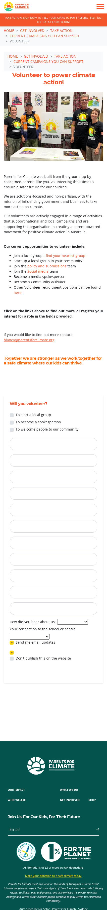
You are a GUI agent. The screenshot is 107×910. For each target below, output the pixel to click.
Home (9, 30)
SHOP (92, 800)
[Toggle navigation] (100, 6)
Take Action (61, 30)
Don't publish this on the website (43, 658)
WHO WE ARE (17, 800)
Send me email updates (35, 642)
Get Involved (32, 30)
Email (14, 829)
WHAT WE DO (69, 790)
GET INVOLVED (70, 800)
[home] (14, 6)
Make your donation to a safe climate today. (53, 876)
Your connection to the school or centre (42, 629)
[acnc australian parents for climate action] (28, 852)
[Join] (95, 829)
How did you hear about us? (33, 621)
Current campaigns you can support (45, 35)
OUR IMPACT (16, 790)
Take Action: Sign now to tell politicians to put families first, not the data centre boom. (53, 20)
